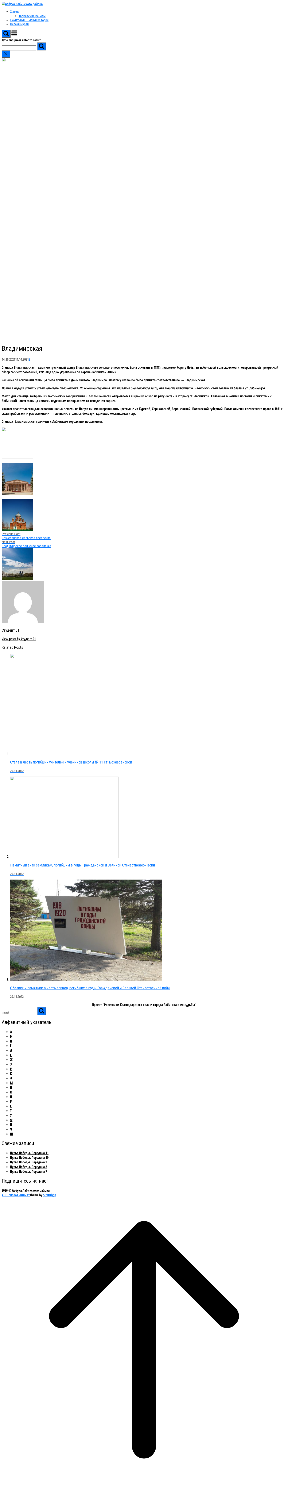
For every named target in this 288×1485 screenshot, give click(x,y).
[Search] (41, 46)
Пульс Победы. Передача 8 (28, 1166)
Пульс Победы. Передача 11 (29, 1153)
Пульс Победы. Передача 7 (28, 1171)
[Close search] (6, 54)
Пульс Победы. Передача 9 (28, 1162)
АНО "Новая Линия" (16, 1195)
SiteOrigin (49, 1195)
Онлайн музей (19, 24)
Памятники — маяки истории (29, 20)
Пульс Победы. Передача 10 (29, 1157)
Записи (14, 12)
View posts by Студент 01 (19, 638)
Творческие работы (32, 16)
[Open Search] (6, 34)
